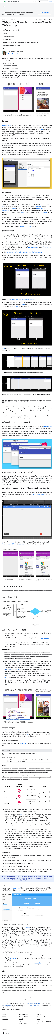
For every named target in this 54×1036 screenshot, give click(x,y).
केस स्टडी (21, 1019)
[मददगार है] (49, 19)
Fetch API (13, 208)
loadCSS (6, 677)
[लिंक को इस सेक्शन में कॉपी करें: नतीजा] (7, 971)
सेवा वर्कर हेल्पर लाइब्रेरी (16, 888)
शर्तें (2, 1029)
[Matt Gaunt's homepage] (19, 54)
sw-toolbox (37, 955)
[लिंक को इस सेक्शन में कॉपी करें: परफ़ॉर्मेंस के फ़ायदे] (15, 231)
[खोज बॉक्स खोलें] (33, 2)
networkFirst (38, 963)
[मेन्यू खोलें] (2, 1)
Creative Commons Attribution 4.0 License (34, 1003)
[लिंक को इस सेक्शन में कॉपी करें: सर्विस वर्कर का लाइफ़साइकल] (19, 740)
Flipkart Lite (21, 544)
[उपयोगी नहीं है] (51, 19)
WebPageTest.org (33, 247)
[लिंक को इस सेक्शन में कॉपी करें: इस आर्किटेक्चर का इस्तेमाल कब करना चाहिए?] (34, 472)
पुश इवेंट (22, 212)
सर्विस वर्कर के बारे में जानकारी (26, 226)
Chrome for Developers (7, 19)
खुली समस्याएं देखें (5, 1019)
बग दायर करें (4, 1016)
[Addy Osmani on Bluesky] (12, 54)
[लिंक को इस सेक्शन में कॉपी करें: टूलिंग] (6, 885)
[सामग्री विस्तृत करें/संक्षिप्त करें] (20, 30)
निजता (5, 1029)
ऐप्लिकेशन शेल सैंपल (46, 247)
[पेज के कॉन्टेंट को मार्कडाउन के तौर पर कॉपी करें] (17, 26)
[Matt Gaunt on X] (17, 54)
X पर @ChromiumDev (41, 1016)
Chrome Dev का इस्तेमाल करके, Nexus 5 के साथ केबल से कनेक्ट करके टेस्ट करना (25, 252)
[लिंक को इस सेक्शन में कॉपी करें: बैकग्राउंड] (9, 121)
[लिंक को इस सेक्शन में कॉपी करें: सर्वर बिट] (7, 766)
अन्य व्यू (3, 348)
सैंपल (28, 734)
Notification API (44, 212)
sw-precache (7, 643)
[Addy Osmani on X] (8, 54)
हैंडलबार (22, 814)
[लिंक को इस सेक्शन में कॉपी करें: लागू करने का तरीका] (16, 728)
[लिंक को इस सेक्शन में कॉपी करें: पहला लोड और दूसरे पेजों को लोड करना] (23, 597)
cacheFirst (13, 958)
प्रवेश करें (50, 1)
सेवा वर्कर (41, 129)
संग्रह (20, 1021)
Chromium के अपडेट (23, 1016)
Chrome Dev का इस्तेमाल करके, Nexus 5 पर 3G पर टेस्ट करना (21, 299)
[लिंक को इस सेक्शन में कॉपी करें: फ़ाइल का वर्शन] (11, 852)
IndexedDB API (40, 208)
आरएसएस (38, 1023)
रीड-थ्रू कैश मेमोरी (45, 638)
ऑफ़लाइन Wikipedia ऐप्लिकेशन (9, 544)
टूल (25, 880)
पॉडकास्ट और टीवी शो (23, 1023)
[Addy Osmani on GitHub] (10, 54)
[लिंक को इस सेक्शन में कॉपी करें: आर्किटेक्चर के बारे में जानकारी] (23, 587)
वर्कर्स (3, 206)
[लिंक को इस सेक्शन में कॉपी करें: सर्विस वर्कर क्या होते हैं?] (15, 193)
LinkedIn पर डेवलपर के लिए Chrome (44, 1021)
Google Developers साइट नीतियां (34, 1005)
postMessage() (5, 210)
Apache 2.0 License (7, 1005)
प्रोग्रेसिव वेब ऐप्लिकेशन (6, 125)
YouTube (38, 1019)
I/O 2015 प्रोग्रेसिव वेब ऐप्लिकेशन (38, 494)
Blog (3, 6)
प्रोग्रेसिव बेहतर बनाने (47, 426)
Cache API (39, 206)
